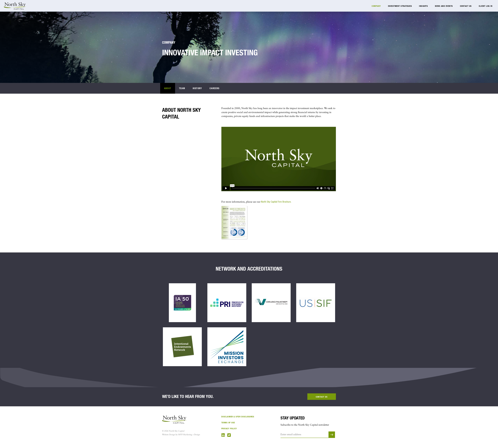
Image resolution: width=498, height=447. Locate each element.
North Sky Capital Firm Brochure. (276, 201)
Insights (423, 6)
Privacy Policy (229, 428)
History (197, 88)
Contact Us (466, 6)
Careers (214, 88)
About (167, 88)
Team (182, 88)
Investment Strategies (400, 6)
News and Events (444, 6)
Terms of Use (228, 422)
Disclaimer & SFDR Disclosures (237, 416)
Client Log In (486, 6)
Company (376, 6)
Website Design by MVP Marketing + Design (181, 435)
